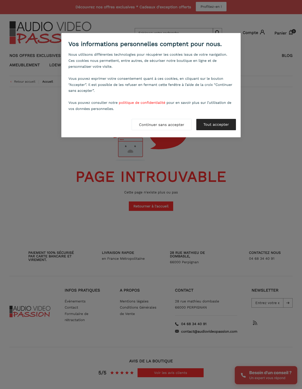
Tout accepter (216, 124)
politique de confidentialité (142, 102)
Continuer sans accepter (161, 124)
